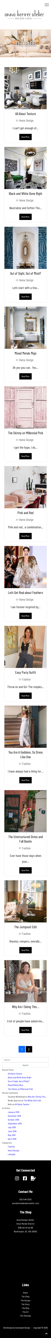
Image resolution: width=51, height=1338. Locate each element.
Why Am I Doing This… (25, 1006)
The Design (25, 1300)
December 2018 (14, 1115)
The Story (25, 1304)
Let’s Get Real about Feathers (25, 592)
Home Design (26, 120)
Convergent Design (22, 1327)
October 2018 (13, 1119)
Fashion (26, 679)
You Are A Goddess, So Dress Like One (25, 754)
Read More (25, 137)
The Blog (25, 1308)
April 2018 (12, 1138)
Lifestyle (11, 1154)
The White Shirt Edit (32, 1100)
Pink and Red (25, 512)
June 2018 (12, 1131)
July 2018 (12, 1127)
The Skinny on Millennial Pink (25, 433)
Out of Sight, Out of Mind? (25, 273)
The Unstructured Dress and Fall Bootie (25, 838)
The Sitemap (25, 1315)
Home (25, 1292)
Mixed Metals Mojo (25, 353)
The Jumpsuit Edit (25, 927)
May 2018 (11, 1135)
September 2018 (15, 1123)
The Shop (25, 1296)
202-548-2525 (25, 1199)
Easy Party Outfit (25, 672)
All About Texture (25, 113)
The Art (25, 1311)
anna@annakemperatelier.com (25, 1203)
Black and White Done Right (25, 193)
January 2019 (13, 1112)
